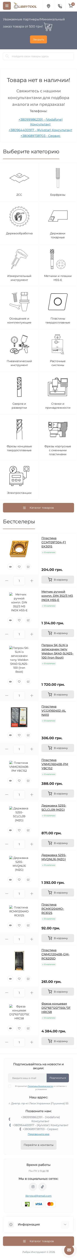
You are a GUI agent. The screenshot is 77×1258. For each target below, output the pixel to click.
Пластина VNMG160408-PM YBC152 (54, 764)
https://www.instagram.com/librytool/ (33, 1187)
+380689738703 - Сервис (40, 136)
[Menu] (7, 6)
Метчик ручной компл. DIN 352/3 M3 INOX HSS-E (57, 596)
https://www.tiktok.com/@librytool (42, 1187)
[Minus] (6, 581)
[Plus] (31, 581)
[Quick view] (10, 567)
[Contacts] (60, 5)
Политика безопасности (40, 1086)
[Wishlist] (19, 567)
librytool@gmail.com (38, 1195)
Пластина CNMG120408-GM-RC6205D (55, 954)
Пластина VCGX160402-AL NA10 (53, 711)
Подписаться (58, 1077)
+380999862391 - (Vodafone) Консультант (40, 1119)
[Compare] (28, 567)
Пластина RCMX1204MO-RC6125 (52, 909)
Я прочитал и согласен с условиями (41, 1088)
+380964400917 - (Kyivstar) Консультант (40, 130)
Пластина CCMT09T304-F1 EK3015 (53, 542)
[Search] (7, 56)
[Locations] (48, 5)
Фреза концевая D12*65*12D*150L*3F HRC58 (56, 1008)
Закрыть (38, 39)
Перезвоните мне (38, 1134)
